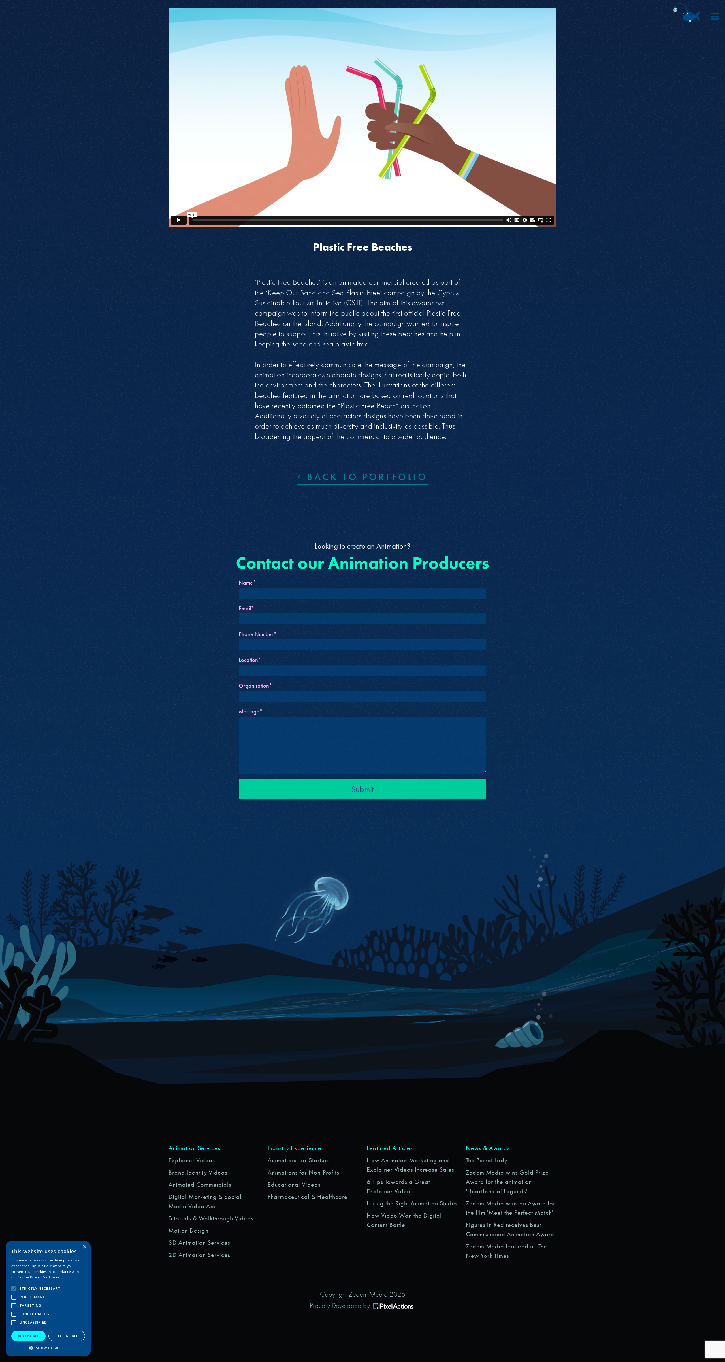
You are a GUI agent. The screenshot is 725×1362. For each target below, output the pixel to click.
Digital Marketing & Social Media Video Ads (205, 1201)
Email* (246, 608)
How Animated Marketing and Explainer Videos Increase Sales (410, 1165)
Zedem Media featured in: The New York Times (506, 1251)
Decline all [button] (66, 1335)
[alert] (48, 1298)
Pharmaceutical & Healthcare (307, 1197)
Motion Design (188, 1230)
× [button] (84, 1247)
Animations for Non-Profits (303, 1172)
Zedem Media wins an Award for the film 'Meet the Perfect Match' (510, 1208)
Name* (247, 582)
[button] (48, 1348)
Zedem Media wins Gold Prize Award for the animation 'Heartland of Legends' (507, 1181)
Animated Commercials (200, 1184)
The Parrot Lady (487, 1160)
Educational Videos (294, 1184)
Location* (250, 660)
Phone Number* (258, 634)
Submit (362, 789)
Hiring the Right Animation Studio (412, 1203)
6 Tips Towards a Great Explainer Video (398, 1186)
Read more (51, 1277)
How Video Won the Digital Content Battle (404, 1220)
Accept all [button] (28, 1335)
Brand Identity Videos (198, 1172)
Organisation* (255, 685)
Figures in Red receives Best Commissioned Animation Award (510, 1229)
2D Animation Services (199, 1255)
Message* (251, 711)
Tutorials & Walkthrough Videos (211, 1218)
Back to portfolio (365, 477)
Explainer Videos (192, 1160)
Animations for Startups (299, 1160)
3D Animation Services (199, 1243)
